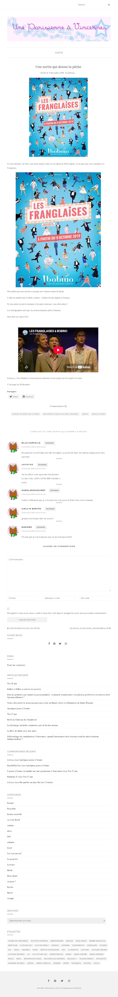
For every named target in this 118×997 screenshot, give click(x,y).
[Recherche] (109, 5)
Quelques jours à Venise (18, 708)
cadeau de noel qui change (25, 414)
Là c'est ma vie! (14, 853)
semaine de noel (16, 963)
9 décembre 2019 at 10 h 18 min (34, 447)
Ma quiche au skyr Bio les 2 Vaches (36, 782)
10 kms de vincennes (18, 941)
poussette (101, 959)
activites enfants (39, 941)
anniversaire (57, 941)
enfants (10, 842)
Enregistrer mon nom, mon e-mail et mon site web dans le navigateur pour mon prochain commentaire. (57, 613)
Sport (10, 892)
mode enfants (96, 954)
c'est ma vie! (26, 945)
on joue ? (11, 881)
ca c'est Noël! (13, 820)
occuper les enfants (54, 959)
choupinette (78, 945)
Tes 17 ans (12, 714)
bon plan (12, 945)
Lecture (11, 864)
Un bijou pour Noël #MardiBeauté (89, 628)
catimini (65, 945)
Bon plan (11, 808)
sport (66, 963)
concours (92, 945)
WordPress (76, 988)
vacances (76, 963)
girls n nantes (31, 509)
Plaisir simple (86, 959)
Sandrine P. (12, 776)
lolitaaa (71, 73)
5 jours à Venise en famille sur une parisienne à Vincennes (34, 771)
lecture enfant (99, 950)
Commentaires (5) (58, 406)
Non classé (12, 876)
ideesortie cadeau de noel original (60, 414)
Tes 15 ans (12, 683)
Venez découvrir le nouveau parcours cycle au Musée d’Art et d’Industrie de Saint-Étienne (50, 703)
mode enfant (80, 954)
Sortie (59, 52)
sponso (56, 963)
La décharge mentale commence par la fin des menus (32, 725)
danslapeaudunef (33, 490)
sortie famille (43, 963)
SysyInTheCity (14, 765)
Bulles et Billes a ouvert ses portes (24, 689)
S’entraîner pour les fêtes (24, 628)
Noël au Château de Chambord (22, 719)
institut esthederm (49, 950)
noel (19, 959)
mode (68, 954)
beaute (69, 941)
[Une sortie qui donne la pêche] (58, 117)
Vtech (96, 963)
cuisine (10, 825)
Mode (10, 870)
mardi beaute (56, 954)
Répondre (49, 443)
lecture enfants (16, 954)
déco (9, 831)
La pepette (12, 859)
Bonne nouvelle (14, 814)
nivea (11, 959)
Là (28, 954)
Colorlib (57, 988)
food (9, 848)
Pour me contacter (16, 665)
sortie (85, 414)
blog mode (81, 941)
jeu (63, 950)
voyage (10, 898)
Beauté (10, 803)
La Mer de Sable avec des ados (21, 731)
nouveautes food (32, 959)
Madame (27, 527)
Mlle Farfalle (31, 443)
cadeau (55, 945)
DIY (9, 836)
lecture (85, 950)
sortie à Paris (98, 414)
